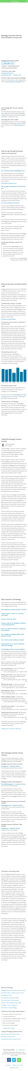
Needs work (22, 1050)
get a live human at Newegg (13, 81)
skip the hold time (18, 125)
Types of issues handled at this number (11, 1003)
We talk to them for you (7, 73)
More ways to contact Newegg (9, 1007)
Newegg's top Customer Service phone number (13, 990)
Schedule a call (17, 75)
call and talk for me (18, 394)
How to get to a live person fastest (10, 998)
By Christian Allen (9, 444)
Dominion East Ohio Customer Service (11, 1039)
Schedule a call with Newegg (8, 319)
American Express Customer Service (10, 1034)
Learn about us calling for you (9, 183)
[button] (26, 1)
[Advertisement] (14, 95)
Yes (17, 1050)
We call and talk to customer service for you (12, 993)
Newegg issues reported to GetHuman (11, 728)
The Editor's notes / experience (9, 1005)
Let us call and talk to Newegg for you (13, 171)
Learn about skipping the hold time (10, 202)
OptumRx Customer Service (8, 1036)
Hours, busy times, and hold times (10, 1000)
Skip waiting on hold (6, 75)
